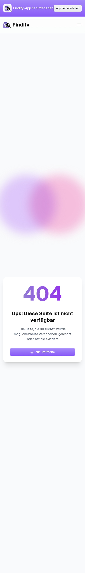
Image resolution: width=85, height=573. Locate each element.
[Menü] (79, 25)
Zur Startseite (45, 352)
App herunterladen (67, 8)
